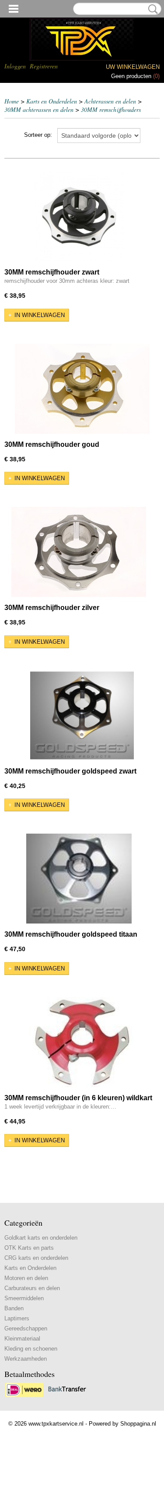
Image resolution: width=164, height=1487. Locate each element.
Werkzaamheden (25, 1358)
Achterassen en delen (110, 101)
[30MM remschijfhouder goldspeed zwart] (82, 715)
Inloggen (15, 66)
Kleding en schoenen (30, 1348)
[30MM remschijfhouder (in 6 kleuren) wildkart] (82, 1042)
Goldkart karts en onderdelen (40, 1237)
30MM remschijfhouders (111, 109)
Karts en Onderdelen (51, 101)
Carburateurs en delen (32, 1288)
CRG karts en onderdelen (36, 1258)
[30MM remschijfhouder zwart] (79, 216)
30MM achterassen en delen (38, 109)
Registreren (44, 66)
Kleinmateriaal (22, 1338)
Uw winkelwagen (133, 67)
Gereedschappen (25, 1328)
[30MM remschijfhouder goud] (82, 389)
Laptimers (16, 1318)
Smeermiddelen (24, 1298)
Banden (14, 1308)
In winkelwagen (39, 315)
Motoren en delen (26, 1278)
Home (11, 101)
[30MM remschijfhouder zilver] (79, 552)
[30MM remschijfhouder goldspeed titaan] (79, 879)
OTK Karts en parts (29, 1248)
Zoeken (151, 9)
